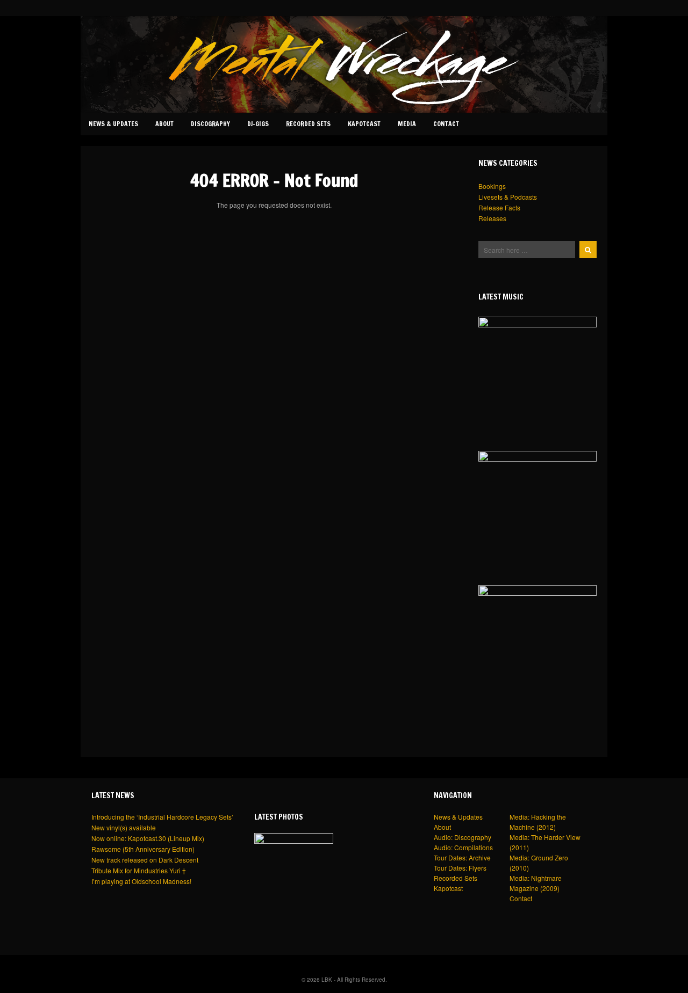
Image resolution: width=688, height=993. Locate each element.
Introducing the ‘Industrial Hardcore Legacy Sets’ (162, 816)
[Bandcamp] (550, 7)
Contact (446, 123)
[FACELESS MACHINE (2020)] (537, 644)
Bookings (492, 186)
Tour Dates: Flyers (460, 867)
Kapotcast (364, 123)
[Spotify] (582, 7)
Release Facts (499, 207)
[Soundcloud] (539, 7)
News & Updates (113, 123)
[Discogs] (603, 7)
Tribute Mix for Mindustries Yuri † (138, 870)
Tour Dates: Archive (462, 857)
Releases (492, 218)
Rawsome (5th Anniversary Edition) (143, 848)
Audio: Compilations (463, 847)
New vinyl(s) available (123, 827)
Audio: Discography (462, 837)
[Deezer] (561, 7)
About (164, 123)
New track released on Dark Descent (144, 859)
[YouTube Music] (593, 7)
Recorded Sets (308, 123)
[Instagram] (529, 7)
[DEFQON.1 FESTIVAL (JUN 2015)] (293, 872)
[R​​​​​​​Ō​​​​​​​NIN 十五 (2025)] (537, 376)
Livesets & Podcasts (507, 196)
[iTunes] (572, 7)
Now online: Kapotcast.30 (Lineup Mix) (147, 838)
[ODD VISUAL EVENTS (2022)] (537, 510)
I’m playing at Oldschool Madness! (141, 881)
